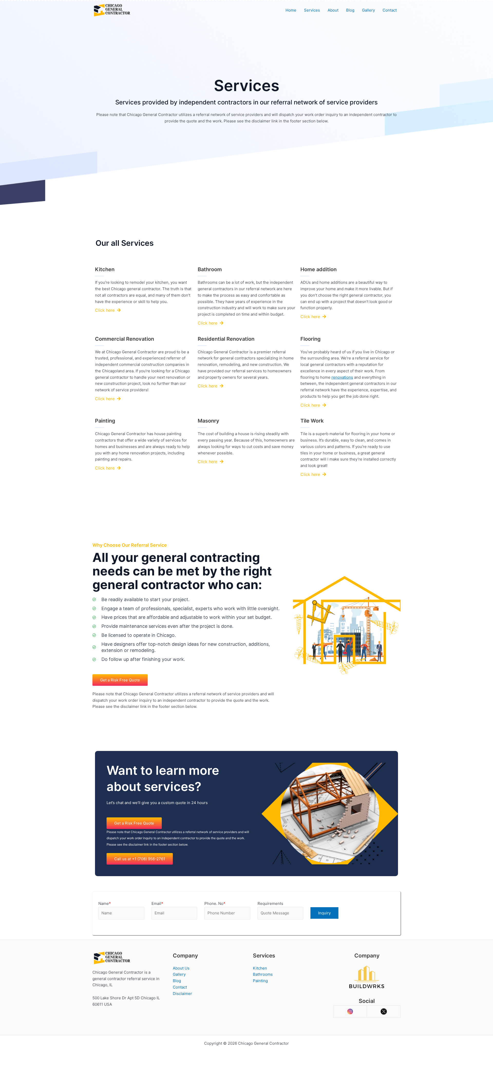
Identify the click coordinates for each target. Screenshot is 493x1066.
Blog (350, 10)
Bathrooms (263, 974)
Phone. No (214, 903)
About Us (181, 968)
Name (104, 903)
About (333, 10)
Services (312, 10)
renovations (342, 377)
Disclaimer (182, 993)
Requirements (270, 903)
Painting (260, 980)
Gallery (368, 10)
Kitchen (260, 968)
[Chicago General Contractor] (111, 9)
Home (291, 10)
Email (157, 903)
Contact (390, 10)
